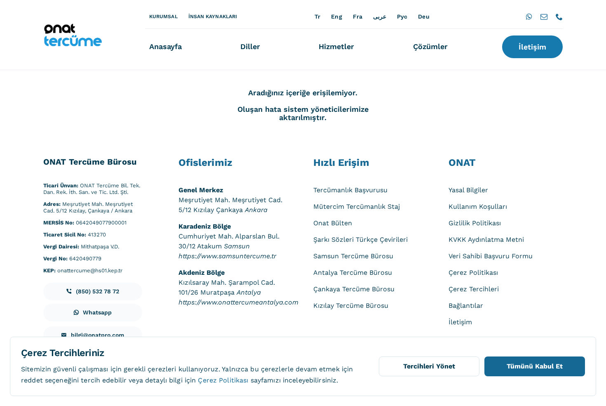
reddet (32, 380)
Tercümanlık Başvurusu (350, 190)
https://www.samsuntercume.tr (227, 256)
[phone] (559, 16)
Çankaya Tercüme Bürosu (354, 289)
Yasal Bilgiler (468, 190)
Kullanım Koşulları (478, 206)
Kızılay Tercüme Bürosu (350, 305)
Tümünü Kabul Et (535, 366)
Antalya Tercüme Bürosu (352, 272)
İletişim (460, 322)
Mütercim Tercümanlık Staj (356, 206)
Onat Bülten (332, 223)
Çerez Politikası (473, 272)
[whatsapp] (529, 16)
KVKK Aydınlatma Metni (486, 239)
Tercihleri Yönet (429, 366)
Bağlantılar (466, 305)
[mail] (543, 16)
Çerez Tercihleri (474, 289)
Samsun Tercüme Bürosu (353, 256)
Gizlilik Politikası (475, 223)
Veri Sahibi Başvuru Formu (491, 256)
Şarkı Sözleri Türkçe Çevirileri (360, 239)
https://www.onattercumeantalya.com (238, 302)
